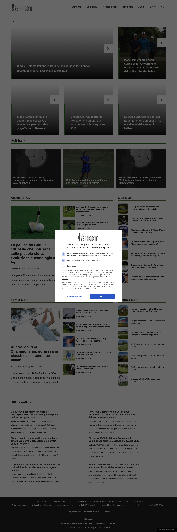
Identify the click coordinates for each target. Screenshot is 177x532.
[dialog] (88, 266)
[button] (88, 266)
